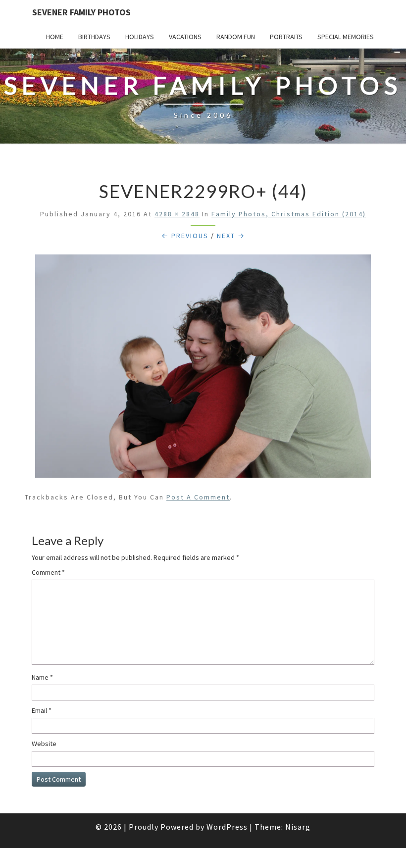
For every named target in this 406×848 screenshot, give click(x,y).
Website (44, 743)
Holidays (139, 36)
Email (41, 710)
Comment (48, 572)
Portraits (286, 36)
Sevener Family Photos (81, 12)
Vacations (185, 36)
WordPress (227, 827)
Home (54, 36)
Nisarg (297, 827)
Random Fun (235, 36)
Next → (231, 235)
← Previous (184, 235)
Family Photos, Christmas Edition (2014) (288, 213)
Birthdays (94, 36)
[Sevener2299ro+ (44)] (203, 368)
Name (42, 677)
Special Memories (345, 36)
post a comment (198, 497)
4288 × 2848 (177, 213)
